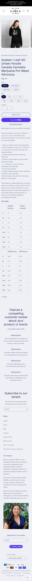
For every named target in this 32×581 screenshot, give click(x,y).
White (16, 89)
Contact (5, 433)
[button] (4, 11)
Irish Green (15, 85)
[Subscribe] (27, 409)
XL (21, 97)
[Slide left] (12, 51)
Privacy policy (26, 573)
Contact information (22, 575)
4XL (18, 101)
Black (5, 85)
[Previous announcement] (3, 3)
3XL (11, 101)
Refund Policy (7, 441)
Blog (4, 429)
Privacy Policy (7, 437)
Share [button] (5, 297)
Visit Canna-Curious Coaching (13, 449)
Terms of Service (8, 445)
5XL (25, 101)
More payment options (16, 124)
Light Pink (6, 89)
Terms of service (10, 575)
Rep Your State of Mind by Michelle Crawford (18, 570)
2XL (4, 101)
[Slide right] (20, 51)
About (5, 425)
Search (5, 421)
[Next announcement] (29, 3)
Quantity (3, 105)
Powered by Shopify (7, 573)
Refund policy (17, 573)
